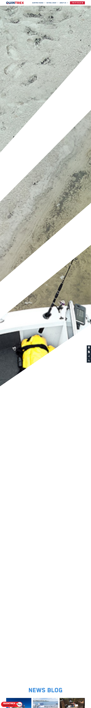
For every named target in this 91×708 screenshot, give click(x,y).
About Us (63, 3)
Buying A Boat (52, 3)
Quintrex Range (38, 3)
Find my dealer (76, 3)
